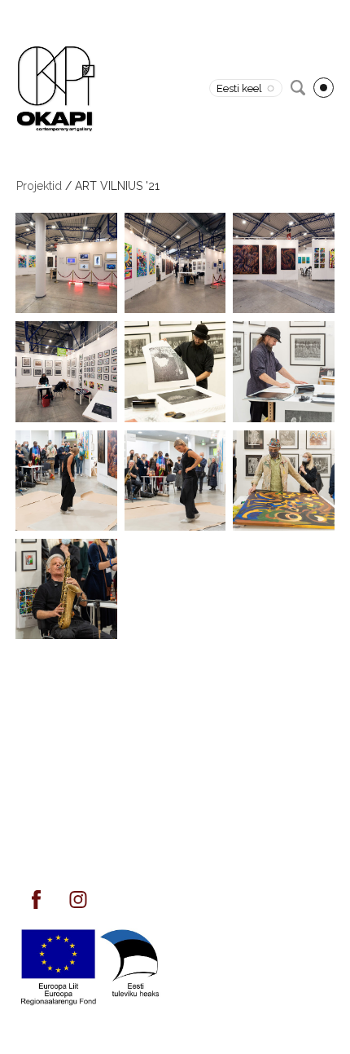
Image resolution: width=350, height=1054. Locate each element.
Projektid (39, 185)
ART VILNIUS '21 (117, 185)
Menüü (323, 87)
